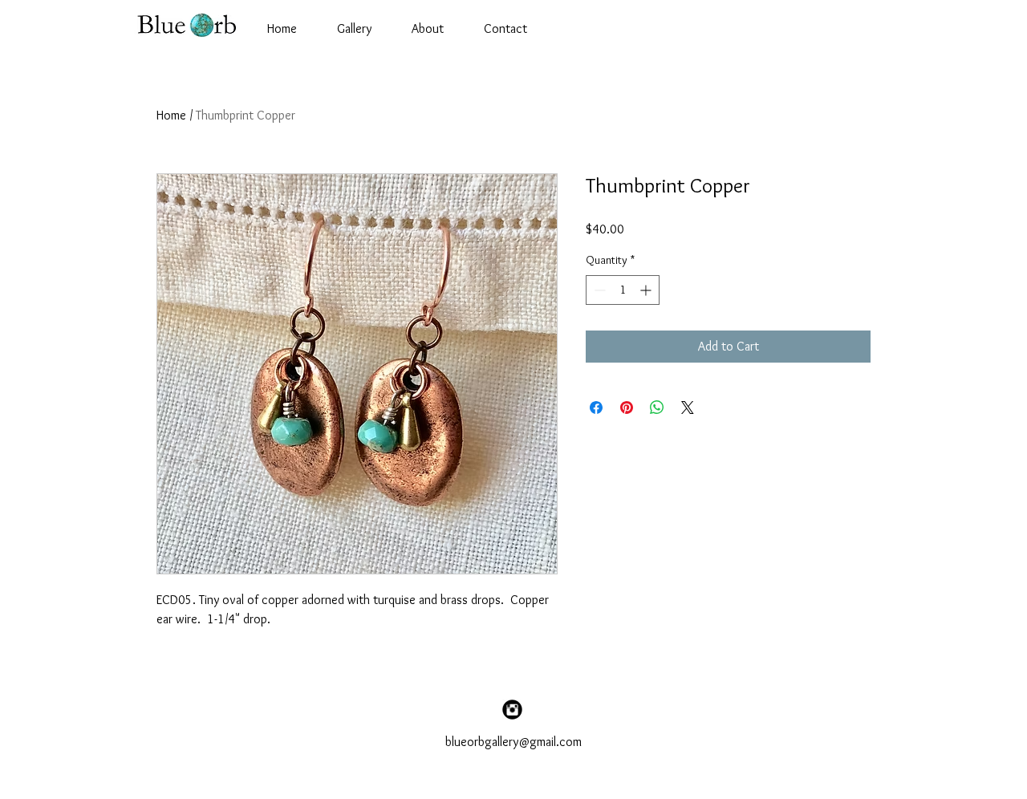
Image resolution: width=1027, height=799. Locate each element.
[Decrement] (598, 290)
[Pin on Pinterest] (626, 407)
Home (171, 115)
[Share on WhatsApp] (657, 407)
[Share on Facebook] (596, 407)
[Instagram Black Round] (512, 710)
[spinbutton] (622, 290)
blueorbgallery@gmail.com (513, 741)
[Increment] (647, 290)
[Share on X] (687, 407)
